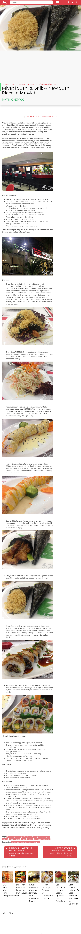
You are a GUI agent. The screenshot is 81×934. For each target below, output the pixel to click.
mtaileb (30, 839)
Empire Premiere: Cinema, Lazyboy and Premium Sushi (34, 893)
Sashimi (34, 837)
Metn (20, 84)
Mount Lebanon (30, 84)
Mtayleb (46, 837)
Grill (24, 837)
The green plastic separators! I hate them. (22, 816)
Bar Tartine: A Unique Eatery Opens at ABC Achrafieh (60, 893)
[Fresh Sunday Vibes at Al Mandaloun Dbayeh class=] (47, 877)
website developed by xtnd (40, 933)
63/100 (19, 99)
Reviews (36, 842)
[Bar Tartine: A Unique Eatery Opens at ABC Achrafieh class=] (60, 877)
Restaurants (15, 842)
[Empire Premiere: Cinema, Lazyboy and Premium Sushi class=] (34, 877)
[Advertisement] (40, 65)
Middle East (51, 84)
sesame (5, 839)
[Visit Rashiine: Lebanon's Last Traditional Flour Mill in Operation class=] (73, 877)
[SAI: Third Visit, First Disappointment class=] (7, 877)
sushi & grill (46, 839)
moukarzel (37, 839)
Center (11, 839)
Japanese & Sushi (26, 842)
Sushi (28, 837)
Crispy (18, 839)
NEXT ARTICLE (63, 848)
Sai (17, 125)
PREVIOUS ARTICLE (20, 848)
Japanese (10, 837)
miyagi (24, 839)
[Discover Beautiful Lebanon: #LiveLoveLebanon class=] (20, 877)
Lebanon (42, 84)
